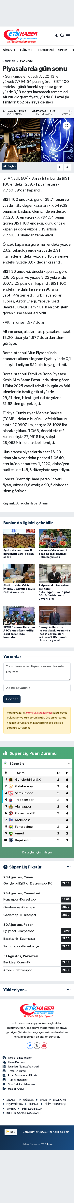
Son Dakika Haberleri (21, 1084)
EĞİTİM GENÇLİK (32, 1108)
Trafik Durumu (17, 1070)
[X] (37, 1045)
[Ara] (62, 36)
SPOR (62, 50)
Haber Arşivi (16, 1088)
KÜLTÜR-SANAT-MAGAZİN (23, 1113)
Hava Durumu (16, 1062)
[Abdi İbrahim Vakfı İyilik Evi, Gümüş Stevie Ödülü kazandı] (19, 573)
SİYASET (9, 50)
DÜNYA (33, 1104)
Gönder (12, 699)
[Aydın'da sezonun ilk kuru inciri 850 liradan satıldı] (19, 538)
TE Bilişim (46, 1144)
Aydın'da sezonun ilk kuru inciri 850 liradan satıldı (18, 554)
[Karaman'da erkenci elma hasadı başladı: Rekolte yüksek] (55, 538)
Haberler (9, 61)
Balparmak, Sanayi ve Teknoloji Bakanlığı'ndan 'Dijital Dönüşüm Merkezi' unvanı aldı (54, 592)
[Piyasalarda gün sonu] (37, 140)
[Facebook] (30, 1045)
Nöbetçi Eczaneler (20, 1057)
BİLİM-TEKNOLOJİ (55, 1104)
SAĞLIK (11, 1108)
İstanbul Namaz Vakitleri (23, 1066)
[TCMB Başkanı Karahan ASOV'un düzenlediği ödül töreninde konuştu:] (19, 615)
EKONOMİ (45, 50)
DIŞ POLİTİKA (15, 1104)
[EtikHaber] (21, 36)
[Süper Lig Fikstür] (69, 867)
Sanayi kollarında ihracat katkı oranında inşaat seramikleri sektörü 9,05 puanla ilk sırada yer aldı (54, 634)
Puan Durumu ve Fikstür (23, 1075)
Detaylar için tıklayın (37, 852)
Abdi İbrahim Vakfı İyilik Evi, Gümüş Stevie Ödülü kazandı (19, 589)
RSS (12, 1131)
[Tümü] (69, 990)
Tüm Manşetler (17, 1079)
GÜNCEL (26, 50)
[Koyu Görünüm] (57, 36)
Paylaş (12, 166)
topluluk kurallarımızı (39, 712)
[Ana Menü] (68, 36)
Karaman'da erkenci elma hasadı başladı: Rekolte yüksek (53, 554)
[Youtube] (44, 1045)
